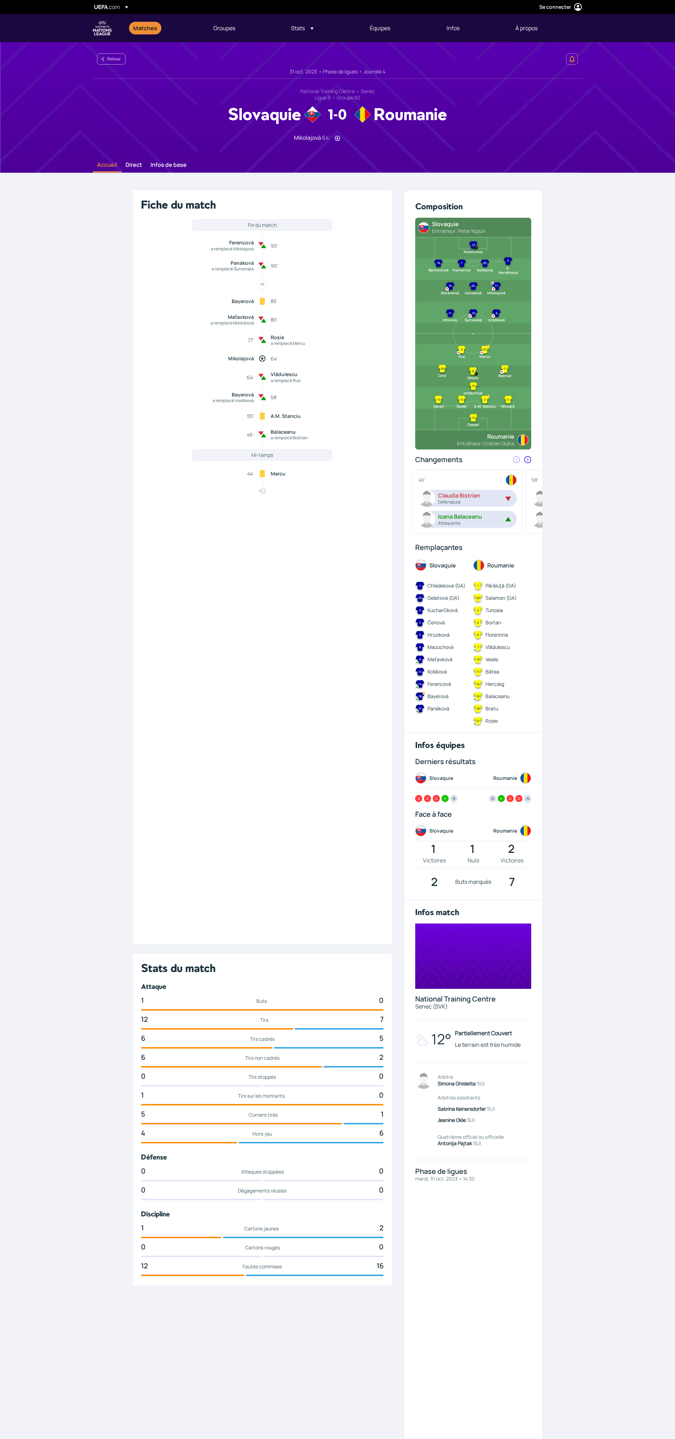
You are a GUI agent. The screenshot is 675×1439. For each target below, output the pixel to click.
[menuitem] (164, 28)
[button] (302, 28)
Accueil (107, 165)
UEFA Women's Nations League (102, 28)
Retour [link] (114, 59)
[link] (145, 28)
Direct (134, 165)
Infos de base (168, 165)
